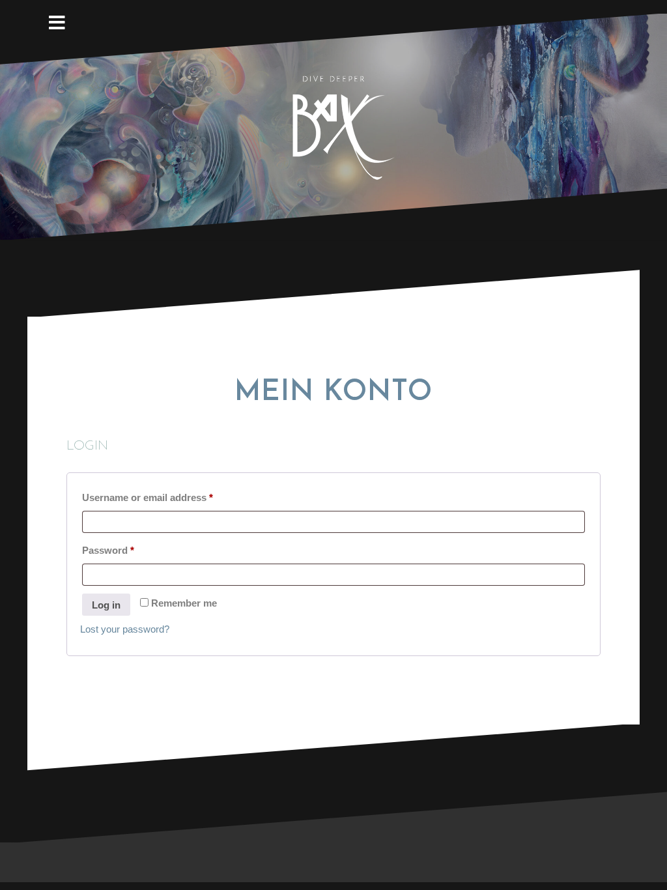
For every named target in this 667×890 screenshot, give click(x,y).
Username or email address (168, 497)
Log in (106, 604)
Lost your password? (124, 629)
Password (128, 550)
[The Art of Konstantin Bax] (333, 125)
